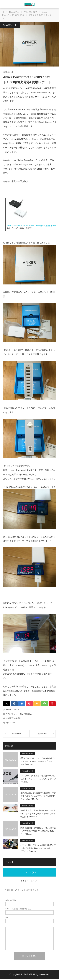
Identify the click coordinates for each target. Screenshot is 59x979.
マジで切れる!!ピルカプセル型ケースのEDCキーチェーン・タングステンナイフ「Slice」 (38, 778)
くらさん (16, 709)
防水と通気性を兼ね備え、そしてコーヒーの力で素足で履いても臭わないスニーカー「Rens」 (38, 831)
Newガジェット (10, 25)
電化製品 (28, 714)
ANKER (17, 718)
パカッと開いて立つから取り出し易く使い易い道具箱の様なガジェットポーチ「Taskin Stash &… (38, 848)
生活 (21, 714)
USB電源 (9, 718)
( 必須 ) (10, 900)
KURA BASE (27, 974)
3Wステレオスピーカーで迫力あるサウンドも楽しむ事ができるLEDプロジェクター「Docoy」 (38, 761)
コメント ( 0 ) (30, 872)
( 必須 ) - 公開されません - (18, 909)
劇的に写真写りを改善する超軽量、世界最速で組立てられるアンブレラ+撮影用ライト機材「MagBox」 (38, 796)
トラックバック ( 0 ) (29, 881)
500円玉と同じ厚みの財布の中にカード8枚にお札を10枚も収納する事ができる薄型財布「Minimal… (37, 813)
